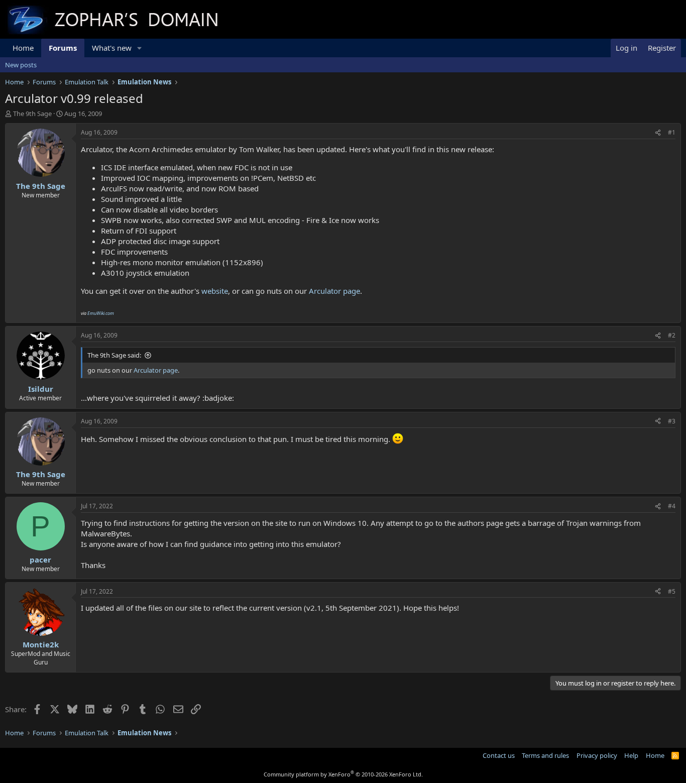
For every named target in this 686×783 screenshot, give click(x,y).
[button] (140, 48)
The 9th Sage (32, 113)
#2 (671, 335)
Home (23, 48)
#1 (671, 132)
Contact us (499, 755)
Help (631, 755)
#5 (671, 591)
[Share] (657, 133)
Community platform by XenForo (343, 774)
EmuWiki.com (100, 313)
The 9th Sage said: (114, 355)
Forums (63, 48)
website (214, 291)
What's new (112, 48)
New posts (21, 64)
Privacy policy (597, 755)
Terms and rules (545, 755)
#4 (671, 506)
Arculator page (334, 291)
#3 (671, 421)
